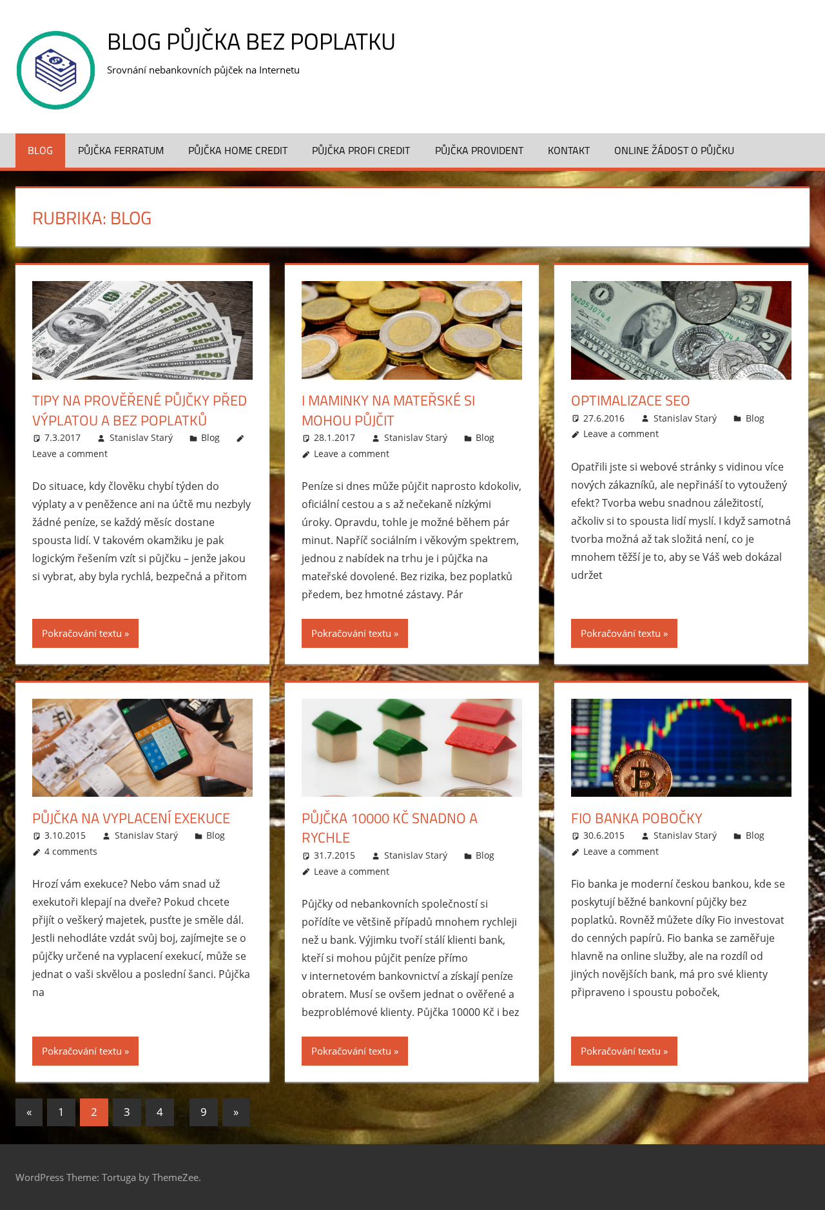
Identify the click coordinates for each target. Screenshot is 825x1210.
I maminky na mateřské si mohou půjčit (388, 410)
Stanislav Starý (141, 437)
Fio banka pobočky (637, 818)
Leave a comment (70, 453)
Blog (40, 150)
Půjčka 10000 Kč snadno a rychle (390, 828)
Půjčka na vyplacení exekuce (131, 818)
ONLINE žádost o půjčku (674, 150)
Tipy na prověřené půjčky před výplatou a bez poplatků (139, 410)
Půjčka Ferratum (121, 150)
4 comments (70, 851)
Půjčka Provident (479, 150)
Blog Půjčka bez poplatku (251, 41)
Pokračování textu (82, 633)
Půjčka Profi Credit (361, 150)
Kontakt (569, 150)
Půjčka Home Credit (237, 150)
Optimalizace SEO (630, 400)
